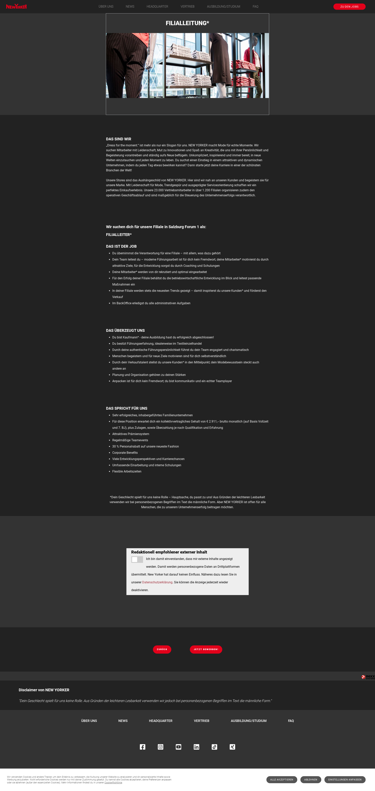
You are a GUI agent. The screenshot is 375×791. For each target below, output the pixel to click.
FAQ (255, 6)
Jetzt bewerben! (206, 649)
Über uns (106, 6)
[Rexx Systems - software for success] (368, 677)
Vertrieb (188, 6)
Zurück (162, 649)
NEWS (130, 6)
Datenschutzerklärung (157, 582)
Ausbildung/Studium (223, 6)
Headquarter (157, 6)
